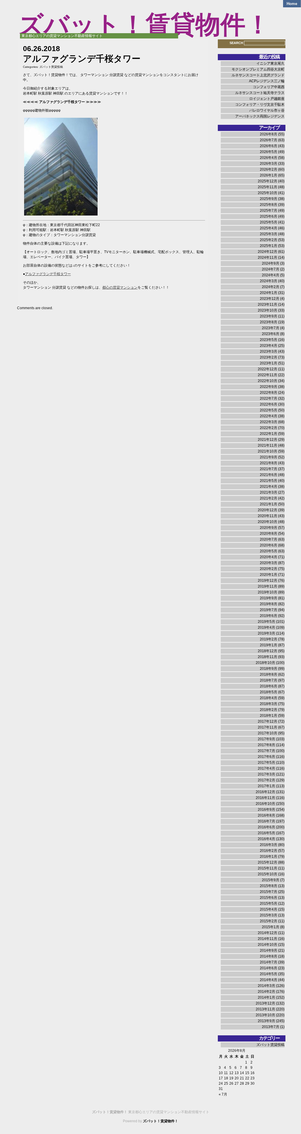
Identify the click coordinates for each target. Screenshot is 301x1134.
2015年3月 (268, 915)
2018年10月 (265, 663)
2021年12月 (267, 440)
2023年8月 (268, 322)
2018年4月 (268, 698)
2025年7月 (268, 210)
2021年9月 (268, 457)
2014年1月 (266, 997)
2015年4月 (268, 909)
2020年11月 (267, 516)
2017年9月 (266, 739)
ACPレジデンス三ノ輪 (267, 81)
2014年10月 (267, 945)
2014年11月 (267, 939)
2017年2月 (266, 780)
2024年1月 (268, 293)
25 (226, 1083)
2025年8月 (268, 205)
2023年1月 (268, 363)
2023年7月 (270, 328)
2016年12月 (265, 792)
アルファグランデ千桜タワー (48, 274)
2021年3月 (268, 492)
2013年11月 (265, 1009)
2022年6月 (268, 404)
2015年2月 (268, 921)
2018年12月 (267, 651)
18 (226, 1078)
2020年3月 (268, 563)
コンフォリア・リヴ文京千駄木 (260, 104)
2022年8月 (268, 393)
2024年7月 (270, 269)
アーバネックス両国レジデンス (260, 116)
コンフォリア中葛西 (269, 87)
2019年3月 (266, 633)
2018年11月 (267, 657)
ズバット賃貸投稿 (51, 66)
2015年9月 (270, 880)
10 (221, 1073)
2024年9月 (270, 263)
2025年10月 (267, 193)
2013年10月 (265, 1015)
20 (237, 1078)
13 (237, 1073)
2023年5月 (268, 340)
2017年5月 (266, 763)
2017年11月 (267, 727)
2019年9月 (268, 598)
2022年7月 (268, 398)
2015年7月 (268, 892)
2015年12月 (267, 862)
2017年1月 (266, 786)
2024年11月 (267, 257)
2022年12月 (267, 369)
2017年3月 (266, 774)
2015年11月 (267, 868)
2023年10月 (267, 310)
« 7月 (223, 1094)
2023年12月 (269, 299)
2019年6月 (268, 616)
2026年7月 (268, 140)
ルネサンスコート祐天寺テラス (260, 93)
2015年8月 (268, 886)
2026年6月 (268, 146)
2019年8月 (268, 604)
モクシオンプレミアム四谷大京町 (258, 69)
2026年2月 (268, 169)
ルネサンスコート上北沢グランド (258, 75)
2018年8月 (268, 674)
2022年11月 (267, 375)
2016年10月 (265, 804)
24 (221, 1083)
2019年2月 (268, 639)
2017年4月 (266, 768)
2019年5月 (266, 622)
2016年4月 (266, 839)
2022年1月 (268, 434)
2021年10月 (267, 451)
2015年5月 (268, 903)
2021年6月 (268, 475)
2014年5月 (268, 974)
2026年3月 (268, 163)
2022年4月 (268, 416)
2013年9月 (266, 1021)
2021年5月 (268, 481)
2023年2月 (268, 357)
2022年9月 (268, 387)
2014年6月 (268, 968)
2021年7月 (268, 469)
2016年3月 (268, 845)
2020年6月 (268, 545)
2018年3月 (268, 704)
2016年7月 (266, 821)
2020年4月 (268, 557)
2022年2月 (268, 428)
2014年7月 (268, 962)
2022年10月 (267, 381)
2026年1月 (268, 175)
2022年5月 (268, 410)
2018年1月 (268, 716)
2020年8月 (268, 533)
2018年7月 (268, 680)
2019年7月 (268, 610)
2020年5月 (268, 551)
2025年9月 (268, 199)
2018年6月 (268, 686)
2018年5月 (268, 692)
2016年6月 (266, 827)
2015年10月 (267, 874)
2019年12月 (267, 580)
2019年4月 (266, 627)
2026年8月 (268, 134)
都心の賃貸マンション (120, 287)
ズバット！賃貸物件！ (144, 24)
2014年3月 (266, 986)
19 (231, 1078)
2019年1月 (268, 645)
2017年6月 (266, 757)
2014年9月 (268, 950)
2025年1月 (268, 246)
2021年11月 (267, 445)
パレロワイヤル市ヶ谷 (267, 110)
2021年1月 (268, 504)
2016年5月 (266, 833)
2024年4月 (270, 275)
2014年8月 (268, 956)
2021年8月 (268, 463)
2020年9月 (268, 528)
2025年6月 (268, 216)
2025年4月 (268, 228)
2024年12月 (267, 252)
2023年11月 (267, 304)
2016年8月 (266, 815)
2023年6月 (270, 334)
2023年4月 (268, 346)
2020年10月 (267, 522)
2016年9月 (266, 809)
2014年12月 (267, 933)
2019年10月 (267, 592)
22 (247, 1078)
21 (242, 1078)
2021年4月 (268, 486)
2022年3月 (268, 422)
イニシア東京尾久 (270, 63)
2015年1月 (270, 927)
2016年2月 (268, 851)
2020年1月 (268, 575)
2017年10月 (267, 733)
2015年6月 (268, 898)
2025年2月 (268, 240)
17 (221, 1078)
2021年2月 (268, 498)
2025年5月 (268, 222)
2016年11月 (265, 798)
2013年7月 (270, 1027)
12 (231, 1073)
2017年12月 (267, 721)
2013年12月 (265, 1003)
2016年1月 (268, 856)
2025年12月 (267, 181)
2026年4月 (268, 158)
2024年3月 (268, 281)
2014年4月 (268, 980)
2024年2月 (270, 287)
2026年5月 (268, 152)
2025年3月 (268, 234)
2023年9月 (268, 316)
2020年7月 (268, 539)
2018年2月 (268, 710)
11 (226, 1073)
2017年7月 (266, 751)
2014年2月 (266, 992)
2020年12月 (267, 510)
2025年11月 (267, 187)
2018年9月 (268, 669)
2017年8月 (266, 745)
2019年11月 (267, 586)
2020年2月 (268, 569)
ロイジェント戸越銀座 (267, 99)
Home (292, 3)
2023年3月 (268, 351)
